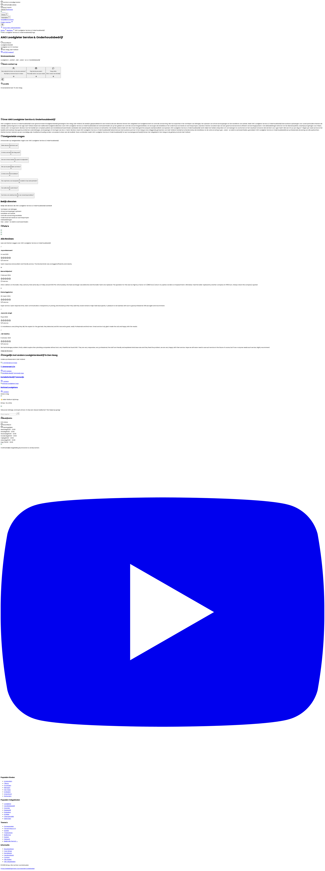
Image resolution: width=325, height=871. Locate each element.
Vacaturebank (9, 855)
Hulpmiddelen (4, 17)
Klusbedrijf (7, 810)
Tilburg (6, 783)
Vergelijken (4, 20)
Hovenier (7, 808)
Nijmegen (7, 788)
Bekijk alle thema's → (11, 841)
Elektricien (7, 819)
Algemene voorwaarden (18, 869)
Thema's (3, 14)
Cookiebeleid (30, 869)
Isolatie (6, 831)
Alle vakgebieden (9, 862)
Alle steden (8, 860)
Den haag (7, 790)
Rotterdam (7, 796)
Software (10, 10)
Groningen (7, 785)
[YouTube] (162, 773)
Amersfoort (8, 794)
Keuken (6, 837)
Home (3, 30)
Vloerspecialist (9, 816)
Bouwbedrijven (9, 849)
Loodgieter (7, 804)
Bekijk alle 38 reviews (6, 351)
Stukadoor (7, 812)
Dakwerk (7, 839)
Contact (11, 20)
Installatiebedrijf (9, 806)
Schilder (6, 814)
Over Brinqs (8, 851)
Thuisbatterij (8, 833)
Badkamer (7, 835)
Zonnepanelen (9, 826)
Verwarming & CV (10, 829)
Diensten (3, 9)
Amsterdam (8, 781)
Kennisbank (8, 853)
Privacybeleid (5, 869)
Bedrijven (10, 30)
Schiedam (7, 792)
